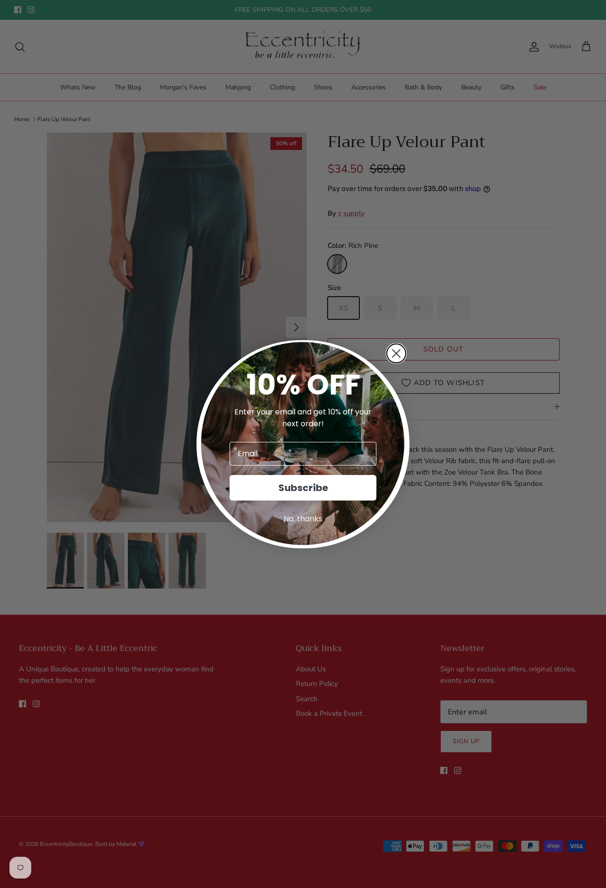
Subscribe (303, 487)
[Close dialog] (396, 353)
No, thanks (303, 518)
